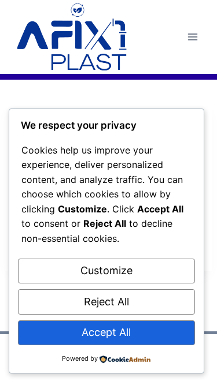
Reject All (106, 302)
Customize (106, 270)
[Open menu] (192, 37)
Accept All (106, 332)
